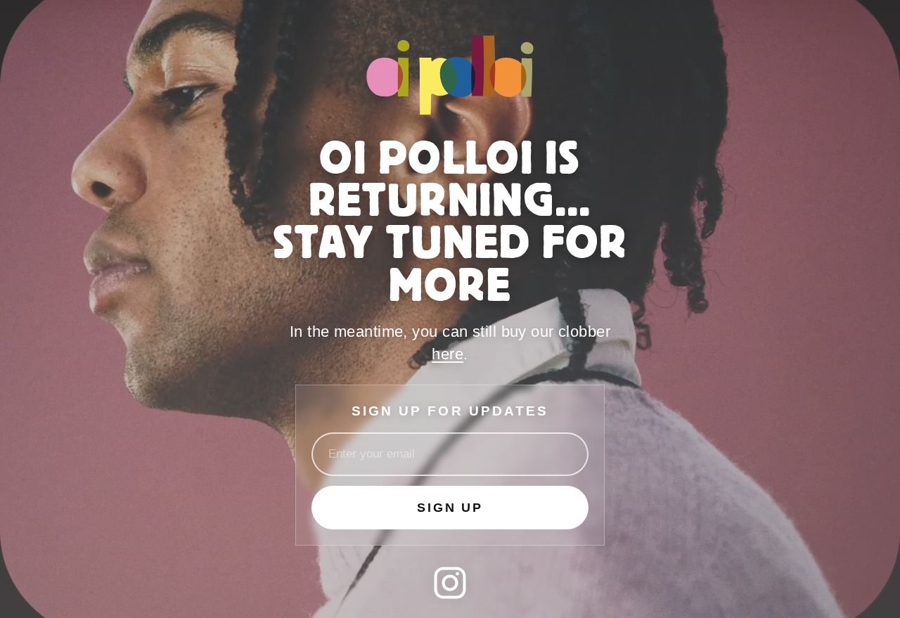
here (447, 354)
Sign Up (450, 508)
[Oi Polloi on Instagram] (450, 583)
